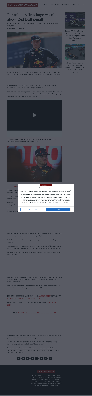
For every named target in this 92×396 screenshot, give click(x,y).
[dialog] (46, 198)
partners (28, 190)
